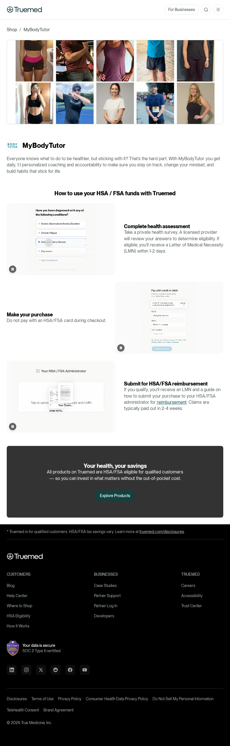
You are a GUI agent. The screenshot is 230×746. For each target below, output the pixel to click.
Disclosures (17, 699)
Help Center (17, 595)
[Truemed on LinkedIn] (12, 670)
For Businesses (181, 9)
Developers (104, 616)
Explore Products (115, 495)
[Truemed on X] (41, 670)
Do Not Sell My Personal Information (183, 699)
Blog (11, 585)
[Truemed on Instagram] (26, 670)
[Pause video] (12, 269)
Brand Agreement (58, 710)
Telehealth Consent (23, 710)
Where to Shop (19, 606)
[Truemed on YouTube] (85, 670)
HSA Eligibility (18, 616)
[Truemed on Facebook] (70, 670)
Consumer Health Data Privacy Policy (117, 699)
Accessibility (192, 595)
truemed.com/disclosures (161, 531)
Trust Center (191, 606)
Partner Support (107, 595)
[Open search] (206, 9)
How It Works (18, 626)
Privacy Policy (69, 699)
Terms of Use (42, 699)
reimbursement (172, 402)
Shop (12, 29)
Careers (188, 585)
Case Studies (105, 585)
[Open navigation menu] (218, 9)
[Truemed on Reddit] (55, 670)
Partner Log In (105, 606)
